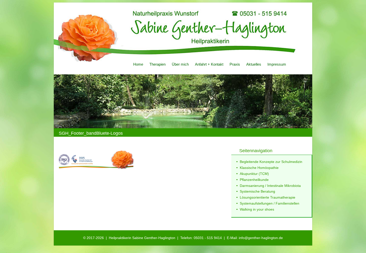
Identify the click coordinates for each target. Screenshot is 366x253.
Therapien (157, 64)
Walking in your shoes (257, 209)
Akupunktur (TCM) (254, 174)
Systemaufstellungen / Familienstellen (269, 203)
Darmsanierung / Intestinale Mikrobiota (270, 186)
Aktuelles (253, 64)
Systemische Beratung (257, 191)
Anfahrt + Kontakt (209, 64)
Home (138, 64)
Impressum (276, 64)
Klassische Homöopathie (259, 168)
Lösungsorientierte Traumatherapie (267, 197)
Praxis (235, 64)
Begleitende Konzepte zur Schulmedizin (271, 162)
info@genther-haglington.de (261, 238)
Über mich (180, 64)
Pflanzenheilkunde (254, 180)
